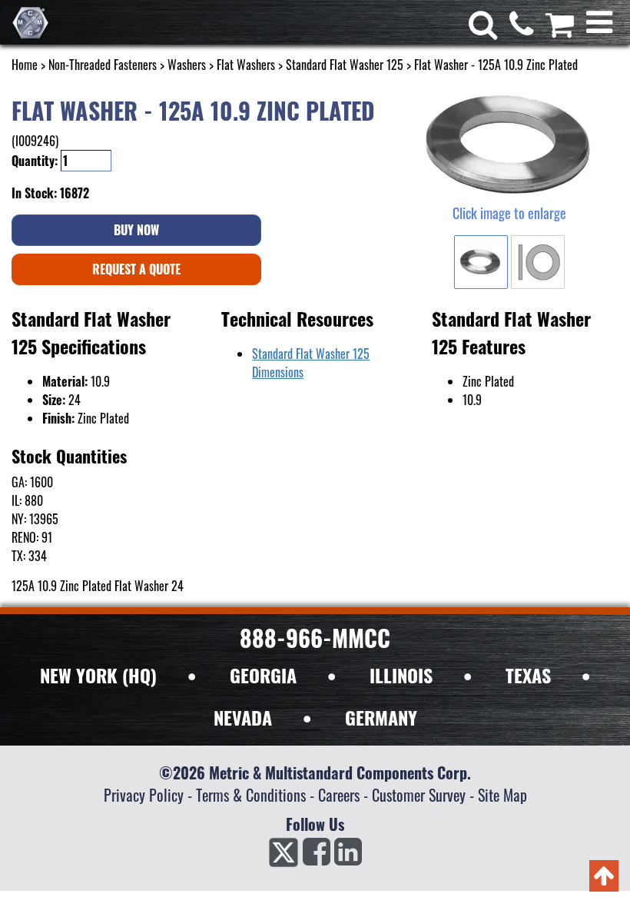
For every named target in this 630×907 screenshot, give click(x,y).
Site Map (502, 794)
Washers (186, 64)
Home (25, 64)
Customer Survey (419, 794)
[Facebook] (316, 856)
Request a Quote (136, 269)
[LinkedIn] (348, 856)
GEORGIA (263, 675)
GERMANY (381, 717)
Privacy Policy (144, 794)
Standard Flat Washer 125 (344, 64)
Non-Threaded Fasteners (102, 64)
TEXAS (528, 675)
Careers (339, 794)
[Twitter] (283, 856)
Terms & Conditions (251, 794)
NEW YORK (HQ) (98, 675)
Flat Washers (246, 64)
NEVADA (243, 717)
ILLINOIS (401, 675)
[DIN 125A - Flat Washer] (509, 146)
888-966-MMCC (315, 637)
